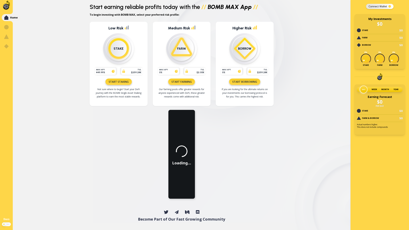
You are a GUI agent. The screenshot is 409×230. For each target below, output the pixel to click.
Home (14, 17)
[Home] (6, 17)
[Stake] (6, 27)
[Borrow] (6, 46)
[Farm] (6, 36)
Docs (6, 219)
